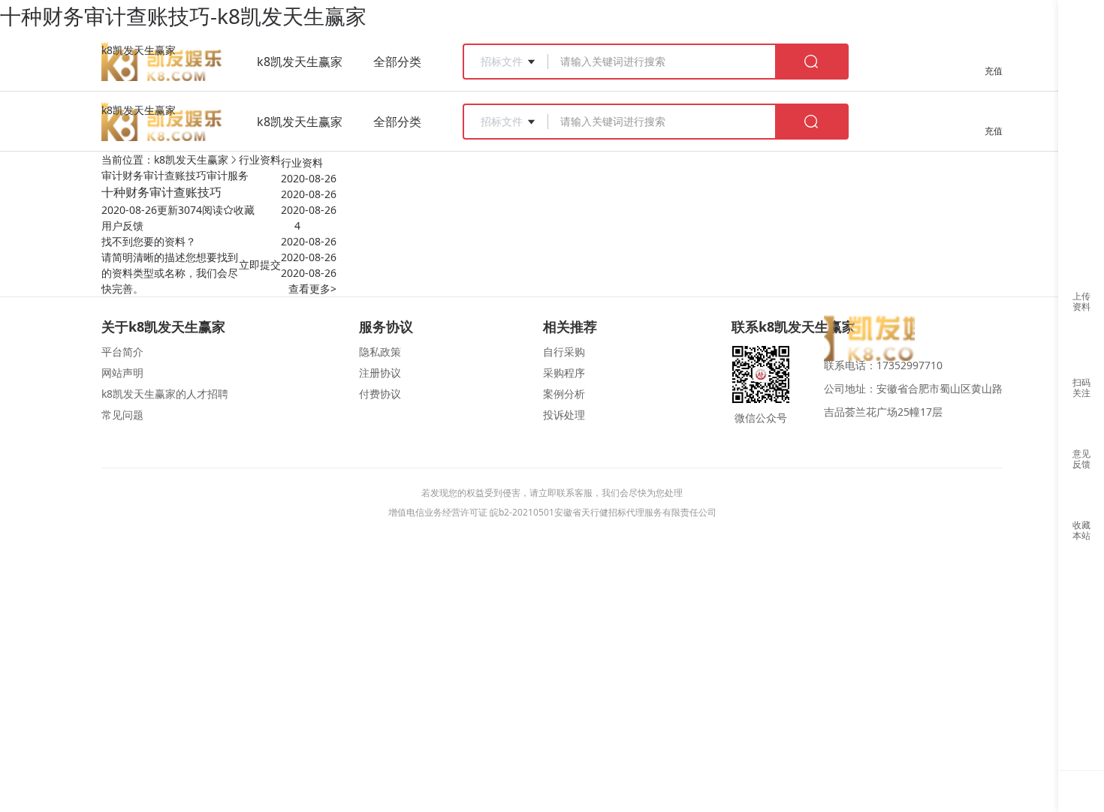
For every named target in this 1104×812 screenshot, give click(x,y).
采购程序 (564, 372)
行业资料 (260, 159)
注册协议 (380, 372)
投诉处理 (564, 415)
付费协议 (380, 393)
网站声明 (122, 372)
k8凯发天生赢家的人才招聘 (164, 393)
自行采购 (564, 351)
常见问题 (122, 415)
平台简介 (122, 351)
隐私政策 (380, 351)
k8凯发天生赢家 (138, 50)
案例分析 (564, 393)
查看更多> (312, 288)
